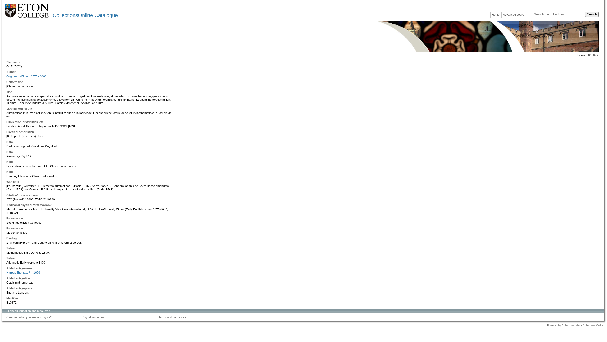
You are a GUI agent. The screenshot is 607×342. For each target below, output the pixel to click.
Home (496, 14)
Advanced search (514, 14)
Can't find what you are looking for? (29, 317)
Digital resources (93, 317)
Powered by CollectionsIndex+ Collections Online (575, 325)
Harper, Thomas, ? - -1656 (23, 272)
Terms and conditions (172, 317)
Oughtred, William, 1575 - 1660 (26, 76)
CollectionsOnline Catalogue (85, 15)
